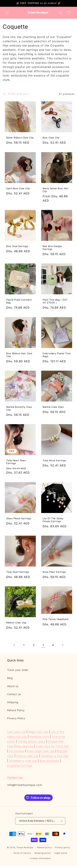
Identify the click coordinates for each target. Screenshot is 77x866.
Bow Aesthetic (49, 760)
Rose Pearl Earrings (54, 572)
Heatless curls (39, 736)
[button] (7, 13)
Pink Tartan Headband (56, 619)
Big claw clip (25, 746)
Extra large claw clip (41, 751)
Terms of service (22, 853)
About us (12, 686)
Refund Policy (16, 710)
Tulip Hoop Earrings (54, 460)
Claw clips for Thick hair (52, 746)
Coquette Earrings (19, 765)
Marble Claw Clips (53, 407)
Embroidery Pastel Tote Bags (57, 355)
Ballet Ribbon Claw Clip (20, 137)
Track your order (17, 669)
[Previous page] (14, 645)
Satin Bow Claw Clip (18, 188)
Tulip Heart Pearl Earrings (16, 462)
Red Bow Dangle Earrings (52, 247)
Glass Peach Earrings (18, 518)
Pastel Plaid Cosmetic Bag (19, 301)
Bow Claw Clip (51, 137)
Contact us (14, 694)
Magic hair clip (38, 731)
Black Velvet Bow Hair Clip (55, 190)
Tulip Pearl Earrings (17, 572)
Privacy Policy (16, 718)
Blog (10, 677)
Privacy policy (62, 847)
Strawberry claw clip (23, 760)
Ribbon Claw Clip (16, 622)
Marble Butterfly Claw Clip (19, 408)
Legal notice (60, 853)
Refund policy (44, 847)
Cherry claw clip (27, 756)
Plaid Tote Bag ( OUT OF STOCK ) (55, 301)
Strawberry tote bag (54, 756)
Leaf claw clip (16, 731)
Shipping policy (42, 853)
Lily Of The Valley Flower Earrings (53, 520)
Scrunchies (16, 751)
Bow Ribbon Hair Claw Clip (19, 355)
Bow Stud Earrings (17, 246)
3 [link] (43, 645)
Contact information (40, 858)
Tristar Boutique (24, 847)
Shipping (12, 702)
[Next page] (63, 645)
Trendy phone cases (31, 741)
